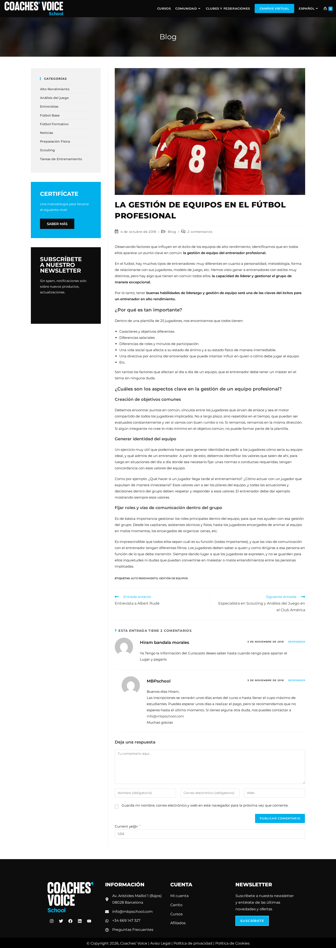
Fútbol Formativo (54, 124)
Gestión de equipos (173, 578)
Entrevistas (49, 106)
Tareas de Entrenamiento (61, 159)
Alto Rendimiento (144, 578)
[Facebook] (70, 921)
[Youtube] (89, 921)
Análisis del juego (54, 98)
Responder (296, 641)
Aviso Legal (160, 943)
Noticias (46, 133)
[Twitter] (61, 921)
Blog (172, 232)
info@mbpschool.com (165, 716)
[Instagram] (52, 921)
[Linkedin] (80, 921)
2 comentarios (199, 232)
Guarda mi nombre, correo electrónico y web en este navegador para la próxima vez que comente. (205, 805)
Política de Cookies (232, 943)
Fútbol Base (50, 115)
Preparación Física (55, 141)
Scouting (47, 150)
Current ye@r (127, 826)
